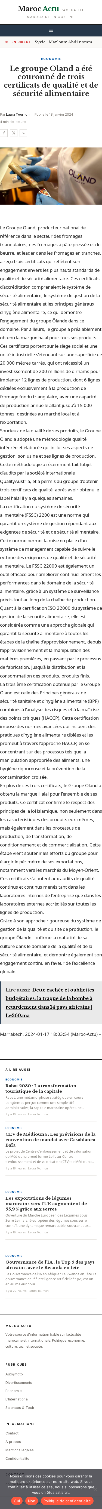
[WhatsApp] (23, 133)
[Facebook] (4, 133)
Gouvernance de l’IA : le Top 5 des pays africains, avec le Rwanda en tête (50, 1264)
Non (31, 1501)
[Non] (95, 1489)
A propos (13, 1442)
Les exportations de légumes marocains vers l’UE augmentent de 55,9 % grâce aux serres (46, 1204)
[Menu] (51, 30)
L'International (17, 1399)
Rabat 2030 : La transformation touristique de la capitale (40, 1088)
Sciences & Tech (19, 1408)
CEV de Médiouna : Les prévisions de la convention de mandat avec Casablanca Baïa (50, 1140)
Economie (51, 59)
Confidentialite (17, 1458)
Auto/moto (14, 1374)
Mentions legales (19, 1450)
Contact (11, 1433)
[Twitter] (13, 133)
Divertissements (18, 1383)
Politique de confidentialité (67, 1501)
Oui (17, 1501)
